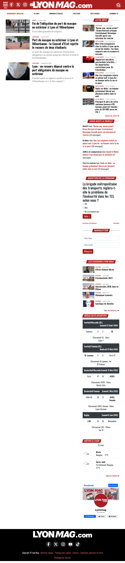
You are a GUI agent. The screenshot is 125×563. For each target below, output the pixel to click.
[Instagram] (24, 5)
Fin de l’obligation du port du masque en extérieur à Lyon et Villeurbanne (54, 25)
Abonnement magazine (15, 13)
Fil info (36, 13)
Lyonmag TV (114, 13)
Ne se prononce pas (91, 211)
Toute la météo (111, 475)
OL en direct (99, 57)
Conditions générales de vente (91, 552)
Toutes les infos (111, 115)
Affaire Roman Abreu (104, 269)
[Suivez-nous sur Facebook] (101, 501)
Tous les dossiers (110, 310)
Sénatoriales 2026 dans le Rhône (106, 288)
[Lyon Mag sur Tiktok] (77, 545)
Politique (76, 13)
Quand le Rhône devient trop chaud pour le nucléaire (101, 153)
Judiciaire (35, 37)
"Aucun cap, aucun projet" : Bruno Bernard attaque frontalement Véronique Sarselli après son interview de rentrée (106, 33)
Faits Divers (94, 13)
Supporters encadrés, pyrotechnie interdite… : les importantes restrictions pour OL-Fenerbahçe (106, 64)
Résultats (116, 223)
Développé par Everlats (62, 557)
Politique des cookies (63, 552)
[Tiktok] (38, 5)
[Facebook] (10, 5)
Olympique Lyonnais (103, 295)
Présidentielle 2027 (104, 278)
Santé (34, 20)
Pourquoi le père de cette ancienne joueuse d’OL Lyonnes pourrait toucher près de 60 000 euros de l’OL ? (106, 106)
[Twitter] (17, 5)
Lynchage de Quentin (104, 303)
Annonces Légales (56, 13)
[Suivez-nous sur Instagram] (62, 545)
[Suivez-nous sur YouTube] (69, 545)
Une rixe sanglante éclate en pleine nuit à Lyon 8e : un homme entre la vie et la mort (106, 79)
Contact (76, 552)
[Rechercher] (118, 5)
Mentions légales (47, 552)
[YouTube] (31, 5)
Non (86, 207)
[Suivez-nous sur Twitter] (55, 545)
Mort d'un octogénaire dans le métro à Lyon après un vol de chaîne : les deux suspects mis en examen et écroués (107, 48)
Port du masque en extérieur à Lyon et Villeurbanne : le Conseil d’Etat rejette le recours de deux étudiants (55, 44)
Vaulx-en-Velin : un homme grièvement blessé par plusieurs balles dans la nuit (106, 92)
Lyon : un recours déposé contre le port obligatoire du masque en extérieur (53, 70)
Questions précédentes (90, 223)
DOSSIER (98, 267)
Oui (85, 203)
